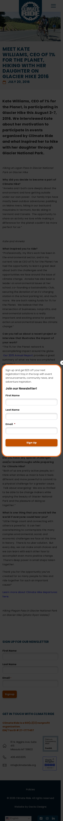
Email (10, 424)
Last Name (12, 410)
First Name (13, 395)
